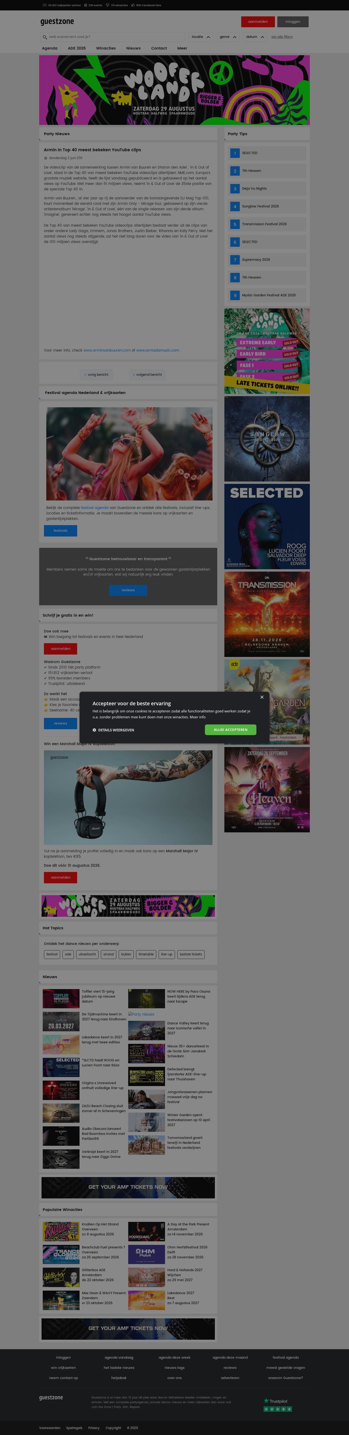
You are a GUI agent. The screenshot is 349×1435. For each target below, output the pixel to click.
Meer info (198, 716)
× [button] (262, 697)
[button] (113, 730)
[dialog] (174, 717)
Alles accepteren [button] (230, 729)
